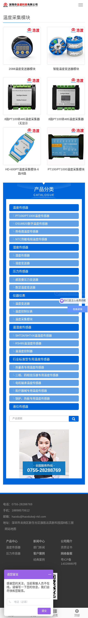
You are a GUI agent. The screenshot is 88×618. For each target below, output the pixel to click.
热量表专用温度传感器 (29, 367)
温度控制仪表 (24, 311)
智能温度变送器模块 (66, 69)
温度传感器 (20, 207)
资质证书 (66, 547)
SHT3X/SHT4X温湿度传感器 (33, 335)
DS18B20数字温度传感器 (31, 223)
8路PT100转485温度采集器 (66, 119)
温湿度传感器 (22, 327)
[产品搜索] (74, 419)
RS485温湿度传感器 (28, 343)
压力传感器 (20, 271)
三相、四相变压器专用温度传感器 (36, 375)
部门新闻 (39, 547)
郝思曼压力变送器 (26, 279)
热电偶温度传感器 (26, 231)
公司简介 (66, 541)
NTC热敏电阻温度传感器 (31, 239)
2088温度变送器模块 (22, 69)
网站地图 (10, 528)
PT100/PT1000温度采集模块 (66, 169)
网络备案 (66, 553)
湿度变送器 (22, 263)
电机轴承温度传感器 (28, 383)
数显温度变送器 (25, 287)
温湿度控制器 (24, 351)
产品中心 (12, 541)
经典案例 (39, 559)
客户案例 (39, 553)
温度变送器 (22, 303)
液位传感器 (20, 406)
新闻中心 (39, 541)
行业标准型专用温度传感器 (31, 359)
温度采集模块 (24, 319)
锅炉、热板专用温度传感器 (32, 398)
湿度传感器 (20, 247)
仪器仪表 (19, 295)
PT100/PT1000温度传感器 (32, 215)
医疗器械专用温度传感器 (31, 390)
